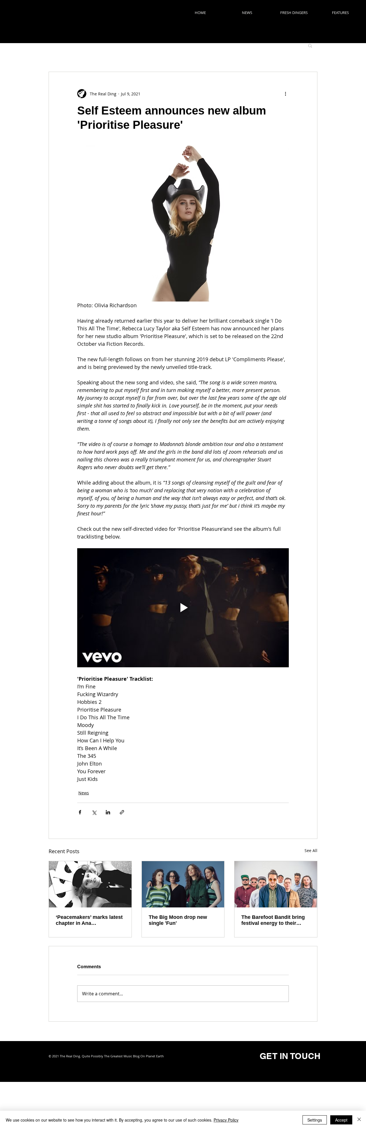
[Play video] (183, 607)
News (83, 792)
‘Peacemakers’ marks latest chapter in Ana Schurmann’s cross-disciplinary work (89, 920)
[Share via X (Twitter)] (94, 812)
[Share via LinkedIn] (108, 812)
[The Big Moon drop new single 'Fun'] (183, 884)
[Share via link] (122, 812)
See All (311, 850)
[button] (310, 45)
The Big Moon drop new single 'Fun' (178, 920)
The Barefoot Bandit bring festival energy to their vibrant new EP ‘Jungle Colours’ (273, 920)
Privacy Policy (226, 1120)
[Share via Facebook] (80, 812)
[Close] (359, 1119)
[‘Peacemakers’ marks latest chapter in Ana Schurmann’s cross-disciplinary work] (90, 884)
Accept (341, 1120)
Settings (314, 1120)
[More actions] (285, 93)
